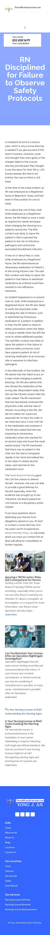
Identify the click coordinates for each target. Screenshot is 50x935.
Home (8, 827)
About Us (9, 837)
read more (11, 614)
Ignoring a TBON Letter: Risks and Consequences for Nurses (23, 578)
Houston (9, 871)
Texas (8, 866)
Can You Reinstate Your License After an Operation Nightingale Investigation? (24, 655)
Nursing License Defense (18, 899)
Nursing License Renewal (18, 904)
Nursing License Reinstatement (21, 909)
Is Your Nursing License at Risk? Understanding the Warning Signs (23, 723)
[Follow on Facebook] (17, 814)
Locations (10, 847)
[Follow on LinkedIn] (28, 814)
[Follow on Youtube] (33, 814)
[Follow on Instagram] (22, 814)
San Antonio (11, 875)
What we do (11, 832)
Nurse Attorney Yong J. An (19, 532)
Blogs (8, 842)
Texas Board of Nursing (22, 475)
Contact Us (10, 852)
